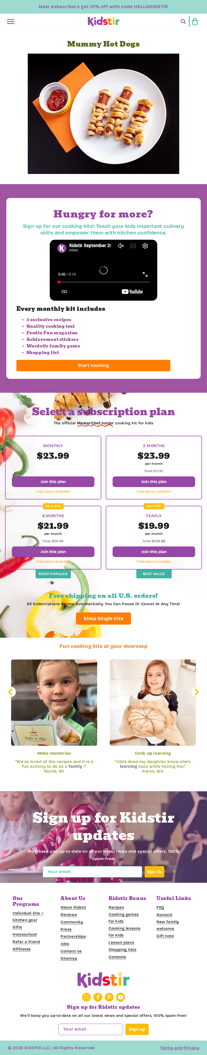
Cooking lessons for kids (125, 931)
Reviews (69, 914)
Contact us (71, 951)
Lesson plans (121, 942)
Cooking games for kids (124, 918)
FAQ (160, 907)
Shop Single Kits (103, 618)
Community (72, 922)
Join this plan (53, 481)
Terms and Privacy (179, 1047)
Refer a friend (26, 941)
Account (164, 914)
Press (66, 929)
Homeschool (25, 934)
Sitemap (69, 958)
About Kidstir (73, 907)
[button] (10, 21)
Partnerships (73, 936)
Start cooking (93, 365)
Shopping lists (122, 949)
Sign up (137, 1029)
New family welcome (168, 925)
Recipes (116, 907)
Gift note (165, 936)
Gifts (17, 927)
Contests (117, 957)
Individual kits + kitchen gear (28, 916)
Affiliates (22, 949)
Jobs (65, 943)
